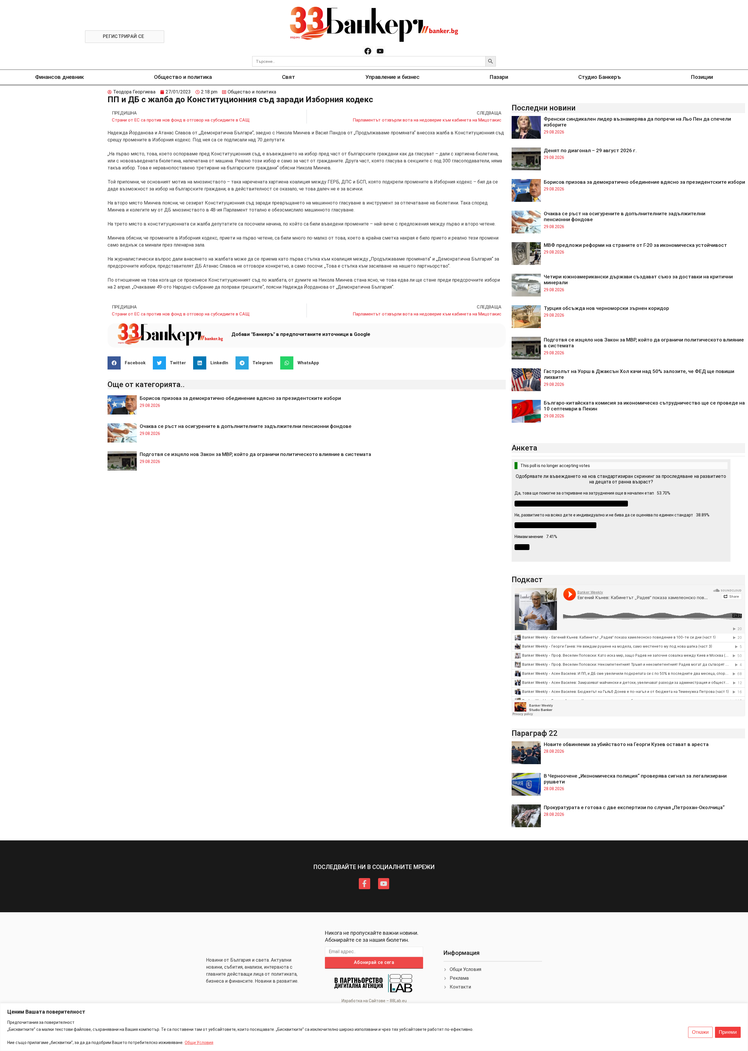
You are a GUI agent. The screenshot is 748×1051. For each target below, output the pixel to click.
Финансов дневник (59, 77)
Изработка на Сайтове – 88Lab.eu (374, 1000)
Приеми (728, 1032)
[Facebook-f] (364, 883)
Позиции (702, 77)
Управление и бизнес (393, 77)
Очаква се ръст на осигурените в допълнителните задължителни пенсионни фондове (246, 426)
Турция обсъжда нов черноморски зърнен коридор (606, 308)
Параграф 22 (534, 733)
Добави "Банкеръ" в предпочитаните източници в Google (300, 334)
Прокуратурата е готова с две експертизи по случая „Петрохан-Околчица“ (634, 807)
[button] (129, 363)
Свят (288, 77)
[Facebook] (368, 51)
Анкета (524, 447)
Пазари (499, 77)
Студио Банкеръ (599, 77)
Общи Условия (199, 1042)
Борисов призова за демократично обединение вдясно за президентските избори (240, 398)
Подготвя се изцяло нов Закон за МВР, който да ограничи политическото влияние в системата (255, 454)
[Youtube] (380, 51)
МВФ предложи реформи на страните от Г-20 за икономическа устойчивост (635, 245)
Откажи (700, 1032)
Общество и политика (183, 77)
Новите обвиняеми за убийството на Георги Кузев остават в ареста (626, 744)
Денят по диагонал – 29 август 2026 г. (590, 150)
